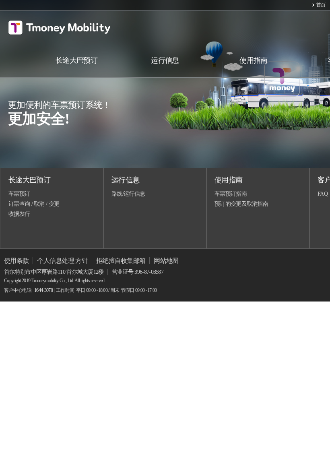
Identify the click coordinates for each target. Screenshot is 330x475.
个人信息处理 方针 (62, 260)
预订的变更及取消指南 (241, 204)
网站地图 (166, 260)
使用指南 (228, 180)
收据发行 (19, 214)
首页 (321, 5)
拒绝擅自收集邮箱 (120, 260)
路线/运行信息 (128, 194)
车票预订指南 (230, 194)
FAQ (323, 194)
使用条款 (16, 260)
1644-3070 (43, 290)
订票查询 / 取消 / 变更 (33, 204)
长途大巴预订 (29, 180)
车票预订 (19, 194)
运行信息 (125, 180)
